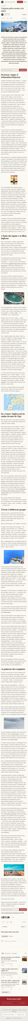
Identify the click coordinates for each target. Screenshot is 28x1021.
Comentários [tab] (5, 936)
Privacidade (14, 1010)
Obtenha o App (20, 1014)
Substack (8, 1018)
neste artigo (7, 612)
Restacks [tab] (11, 936)
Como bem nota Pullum (10, 813)
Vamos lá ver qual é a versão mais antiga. (9, 961)
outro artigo (14, 739)
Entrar (25, 2)
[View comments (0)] (7, 18)
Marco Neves (7, 13)
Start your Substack (9, 1014)
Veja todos (5, 992)
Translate (4, 5)
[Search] (25, 953)
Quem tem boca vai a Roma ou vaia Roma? (10, 958)
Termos (20, 1010)
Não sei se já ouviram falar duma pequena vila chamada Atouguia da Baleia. (9, 973)
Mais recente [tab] (8, 953)
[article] (14, 961)
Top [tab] (2, 953)
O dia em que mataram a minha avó (9, 969)
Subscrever (20, 2)
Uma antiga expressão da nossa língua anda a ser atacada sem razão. (10, 984)
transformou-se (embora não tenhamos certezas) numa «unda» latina (13, 490)
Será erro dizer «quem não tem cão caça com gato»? (10, 981)
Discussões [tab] (14, 953)
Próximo (23, 926)
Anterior (5, 926)
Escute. (24, 14)
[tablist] (7, 936)
